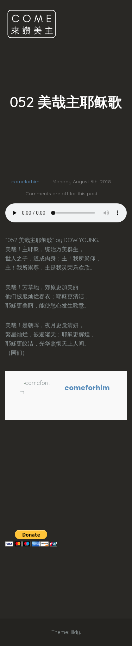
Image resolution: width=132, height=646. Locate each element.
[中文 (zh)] (8, 488)
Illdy (75, 632)
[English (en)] (8, 470)
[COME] (31, 23)
